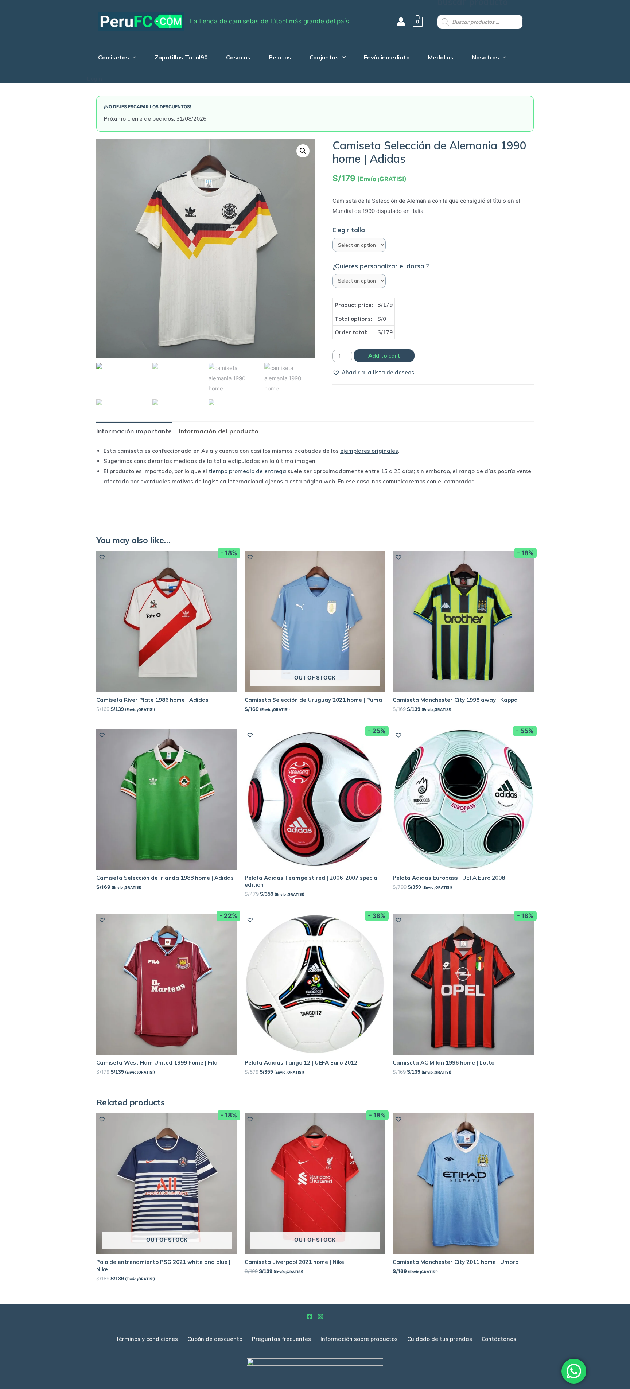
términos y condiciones (147, 1338)
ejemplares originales (369, 450)
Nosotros (485, 58)
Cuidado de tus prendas (439, 1338)
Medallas (441, 58)
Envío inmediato (387, 58)
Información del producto (218, 431)
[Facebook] (309, 1316)
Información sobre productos (359, 1338)
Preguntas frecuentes (281, 1338)
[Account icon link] (401, 21)
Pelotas (280, 58)
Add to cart (384, 355)
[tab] (134, 431)
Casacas (238, 58)
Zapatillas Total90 (181, 58)
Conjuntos (324, 58)
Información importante (134, 431)
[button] (373, 372)
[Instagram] (320, 1316)
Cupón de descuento (214, 1338)
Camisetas (113, 58)
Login (94, 78)
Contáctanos (499, 1338)
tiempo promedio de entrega (247, 471)
